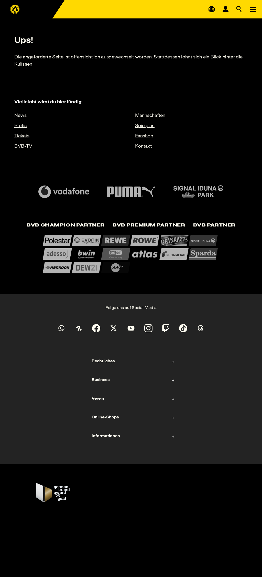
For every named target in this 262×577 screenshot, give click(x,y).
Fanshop (144, 136)
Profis (20, 125)
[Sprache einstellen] (211, 9)
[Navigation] (253, 9)
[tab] (65, 225)
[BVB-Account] (225, 9)
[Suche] (239, 9)
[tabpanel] (131, 254)
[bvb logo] (14, 9)
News (20, 115)
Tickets (21, 136)
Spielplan (145, 125)
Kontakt (143, 146)
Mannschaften (150, 115)
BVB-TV (23, 146)
